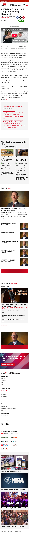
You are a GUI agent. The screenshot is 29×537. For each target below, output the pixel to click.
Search (2, 386)
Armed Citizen (5, 286)
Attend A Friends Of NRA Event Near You (12, 526)
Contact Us (3, 380)
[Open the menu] (26, 4)
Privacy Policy (3, 531)
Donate (17, 1)
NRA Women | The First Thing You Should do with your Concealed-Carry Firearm (7, 158)
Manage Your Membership (6, 420)
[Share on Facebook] (17, 17)
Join (10, 1)
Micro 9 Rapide (6, 106)
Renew (13, 1)
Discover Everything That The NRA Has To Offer (14, 508)
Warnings (2, 533)
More (9, 188)
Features (3, 400)
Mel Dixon (5, 105)
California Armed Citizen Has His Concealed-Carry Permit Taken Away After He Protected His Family (14, 125)
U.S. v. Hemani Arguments (7, 232)
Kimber (22, 105)
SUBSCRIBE (7, 364)
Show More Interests (18, 347)
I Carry (18, 50)
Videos (2, 17)
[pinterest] (23, 17)
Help (2, 384)
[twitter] (20, 17)
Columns (6, 219)
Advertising (3, 378)
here (7, 88)
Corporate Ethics (18, 531)
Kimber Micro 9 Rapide (21, 53)
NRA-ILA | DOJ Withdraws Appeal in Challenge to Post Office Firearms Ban (7, 173)
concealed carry (13, 106)
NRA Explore (3, 410)
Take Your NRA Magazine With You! (11, 471)
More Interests (14, 283)
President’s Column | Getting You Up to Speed (9, 241)
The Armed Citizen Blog (13, 307)
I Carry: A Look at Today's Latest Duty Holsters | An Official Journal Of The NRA (21, 158)
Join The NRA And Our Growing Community (13, 489)
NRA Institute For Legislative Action (8, 408)
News (5, 17)
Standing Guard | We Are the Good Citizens (8, 223)
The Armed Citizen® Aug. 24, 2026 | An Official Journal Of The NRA (14, 305)
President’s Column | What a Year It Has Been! (13, 209)
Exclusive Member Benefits (6, 417)
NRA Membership (4, 415)
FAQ (2, 382)
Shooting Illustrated (19, 48)
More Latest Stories (18, 271)
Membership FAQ (4, 419)
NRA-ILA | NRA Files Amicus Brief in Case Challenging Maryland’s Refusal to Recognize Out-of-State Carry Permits (22, 178)
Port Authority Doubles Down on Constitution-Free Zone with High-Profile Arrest (9, 260)
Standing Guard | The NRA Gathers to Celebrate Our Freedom (8, 251)
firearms (20, 106)
